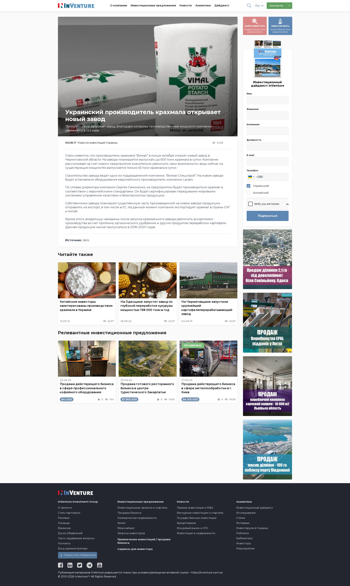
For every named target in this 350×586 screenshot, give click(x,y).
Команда (64, 523)
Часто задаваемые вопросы (76, 538)
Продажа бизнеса (129, 512)
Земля (121, 523)
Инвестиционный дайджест (254, 507)
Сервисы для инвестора (135, 549)
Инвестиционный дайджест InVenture (267, 83)
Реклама (63, 518)
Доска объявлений (70, 533)
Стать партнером (69, 512)
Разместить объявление (80, 555)
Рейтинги (242, 533)
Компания (253, 124)
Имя (249, 93)
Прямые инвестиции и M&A (195, 507)
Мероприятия (245, 548)
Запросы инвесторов (131, 533)
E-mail (250, 155)
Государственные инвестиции (196, 518)
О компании (118, 5)
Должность (254, 140)
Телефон (252, 170)
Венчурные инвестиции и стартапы (200, 512)
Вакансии (64, 528)
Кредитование (186, 523)
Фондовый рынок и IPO (192, 528)
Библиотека (244, 538)
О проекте (65, 507)
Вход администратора (72, 548)
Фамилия (252, 109)
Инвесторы (243, 543)
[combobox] (251, 177)
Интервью (243, 523)
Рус (257, 5)
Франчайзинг (126, 528)
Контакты (64, 543)
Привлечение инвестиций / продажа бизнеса (143, 541)
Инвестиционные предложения (153, 5)
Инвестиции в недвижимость (196, 533)
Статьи (240, 518)
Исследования (246, 512)
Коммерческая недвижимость (137, 518)
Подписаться (267, 215)
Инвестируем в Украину (252, 528)
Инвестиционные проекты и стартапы (142, 507)
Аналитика (203, 5)
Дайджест (221, 5)
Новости (186, 5)
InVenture (78, 501)
